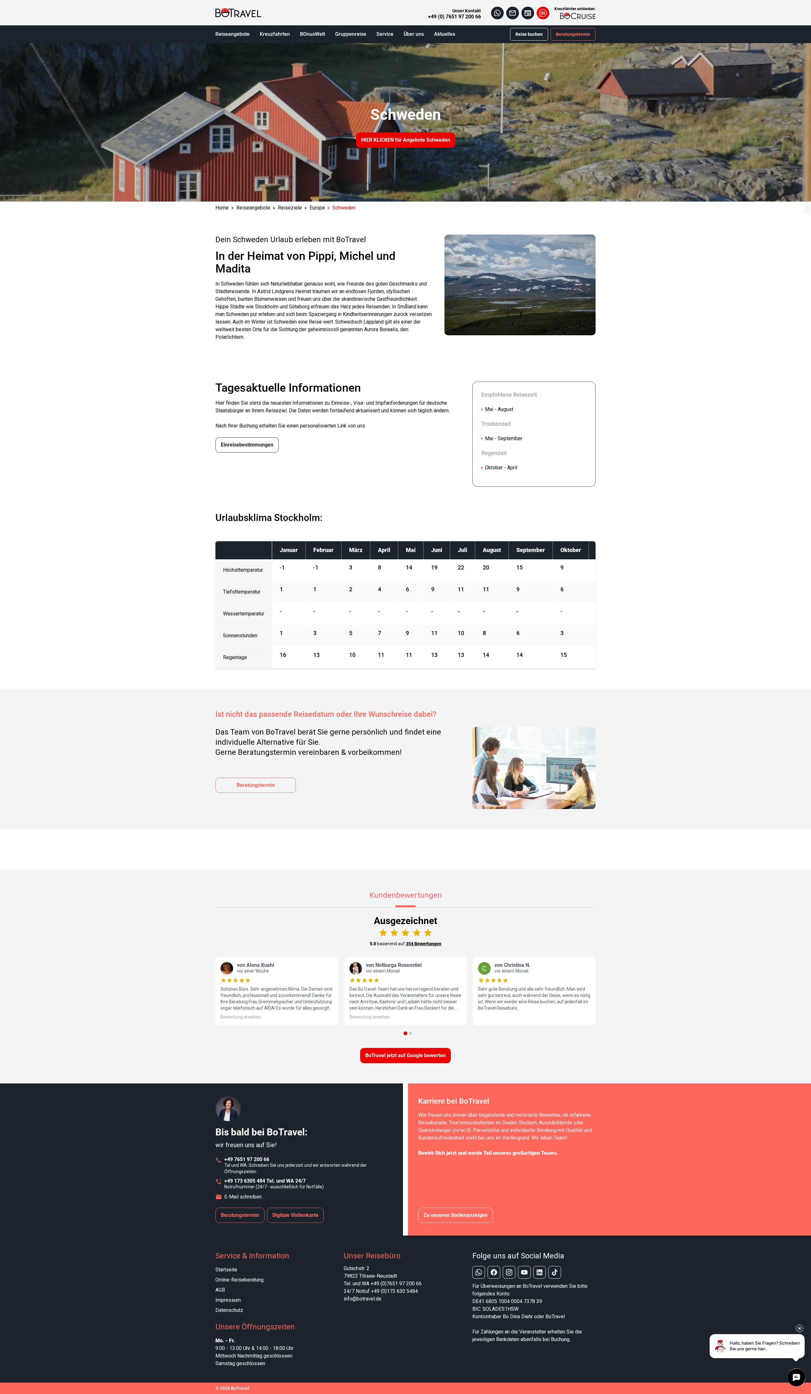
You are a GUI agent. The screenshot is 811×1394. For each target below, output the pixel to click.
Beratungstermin (573, 34)
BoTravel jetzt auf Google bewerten (405, 1055)
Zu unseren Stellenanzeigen (456, 1215)
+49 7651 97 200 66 (246, 1159)
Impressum (228, 1300)
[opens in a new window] (497, 13)
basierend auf (405, 943)
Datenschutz (229, 1310)
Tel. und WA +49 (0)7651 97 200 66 (383, 1284)
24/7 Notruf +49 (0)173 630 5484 (381, 1291)
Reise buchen (529, 34)
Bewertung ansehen (240, 1016)
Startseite (226, 1270)
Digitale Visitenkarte (295, 1215)
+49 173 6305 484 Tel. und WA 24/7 (265, 1181)
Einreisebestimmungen (247, 445)
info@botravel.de (362, 1299)
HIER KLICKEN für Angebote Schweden (405, 140)
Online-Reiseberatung (239, 1280)
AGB (220, 1290)
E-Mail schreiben (243, 1197)
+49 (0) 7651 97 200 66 (454, 16)
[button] (405, 1033)
